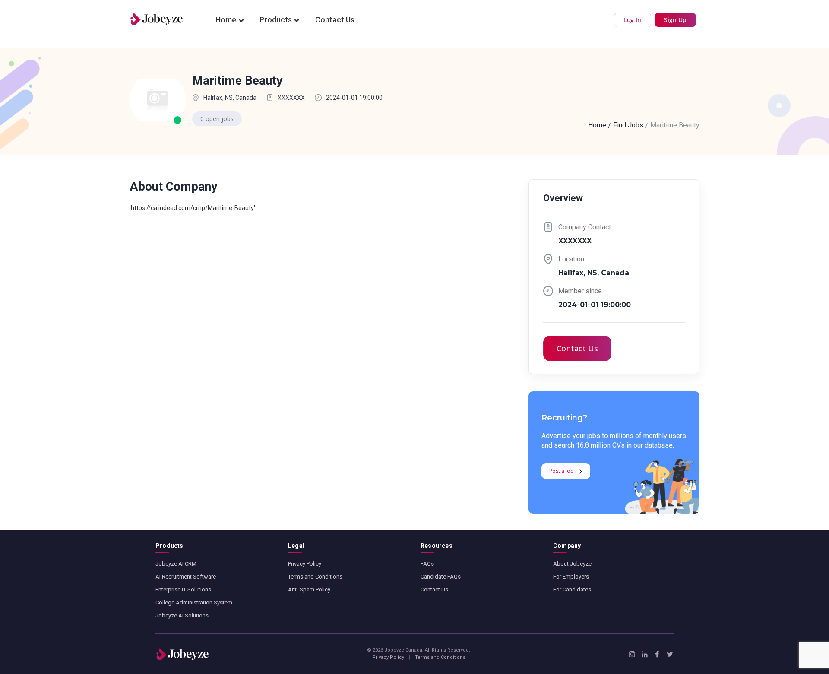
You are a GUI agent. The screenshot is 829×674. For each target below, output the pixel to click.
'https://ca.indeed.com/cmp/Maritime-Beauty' (192, 207)
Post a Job (561, 470)
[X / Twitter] (670, 654)
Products (275, 19)
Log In (632, 20)
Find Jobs (628, 125)
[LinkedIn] (644, 654)
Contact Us (334, 19)
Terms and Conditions (315, 576)
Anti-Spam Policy (309, 589)
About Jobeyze (572, 563)
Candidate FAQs (441, 576)
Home (225, 19)
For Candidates (572, 589)
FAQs (427, 563)
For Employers (571, 576)
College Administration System (193, 602)
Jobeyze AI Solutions (182, 615)
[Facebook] (657, 654)
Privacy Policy (304, 563)
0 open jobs (217, 118)
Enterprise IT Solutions (183, 589)
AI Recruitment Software (185, 576)
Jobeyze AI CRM (175, 563)
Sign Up (675, 20)
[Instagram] (632, 654)
